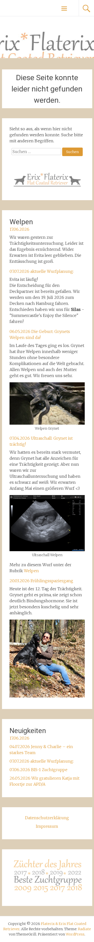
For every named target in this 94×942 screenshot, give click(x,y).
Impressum (47, 826)
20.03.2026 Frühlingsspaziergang (41, 580)
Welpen (31, 570)
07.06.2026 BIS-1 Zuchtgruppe (38, 769)
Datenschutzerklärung (47, 817)
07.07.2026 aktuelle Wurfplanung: (42, 271)
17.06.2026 (19, 229)
